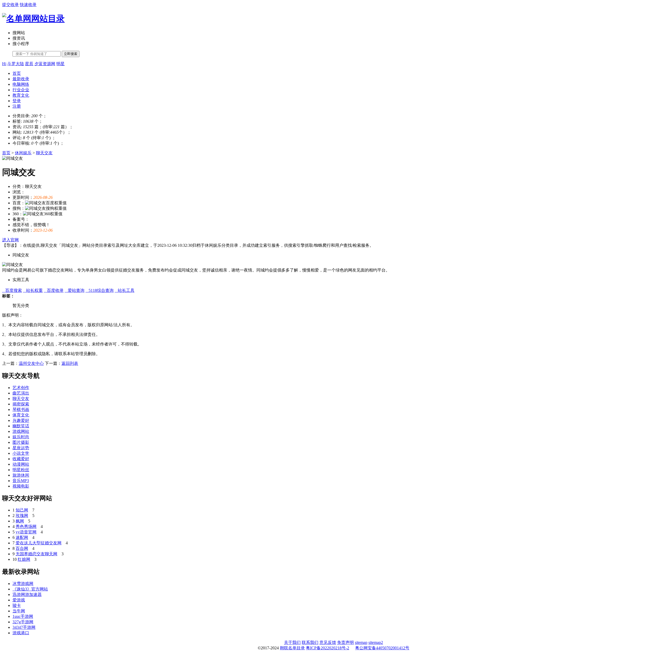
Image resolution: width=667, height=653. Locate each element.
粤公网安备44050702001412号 (382, 648)
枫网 (20, 521)
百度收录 (54, 290)
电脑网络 (21, 84)
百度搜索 (12, 290)
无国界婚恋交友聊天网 (36, 554)
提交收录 (10, 4)
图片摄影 (21, 442)
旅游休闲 (21, 475)
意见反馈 (327, 642)
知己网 (22, 510)
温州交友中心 (31, 363)
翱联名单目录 (292, 648)
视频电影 (21, 486)
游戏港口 (21, 633)
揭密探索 (21, 404)
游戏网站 (21, 431)
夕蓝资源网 (44, 63)
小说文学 (21, 453)
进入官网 (10, 240)
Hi (4, 63)
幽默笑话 (21, 426)
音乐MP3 (21, 480)
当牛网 (19, 611)
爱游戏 (19, 600)
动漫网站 (21, 464)
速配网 (22, 537)
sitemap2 (375, 642)
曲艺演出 (21, 393)
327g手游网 (23, 622)
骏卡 (17, 605)
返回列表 (69, 363)
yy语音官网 (26, 532)
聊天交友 (44, 153)
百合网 (22, 548)
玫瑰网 (22, 515)
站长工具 (124, 290)
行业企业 (21, 90)
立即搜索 (70, 54)
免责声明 (345, 642)
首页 (17, 73)
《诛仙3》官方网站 (30, 589)
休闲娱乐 (23, 153)
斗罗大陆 (15, 63)
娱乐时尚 (21, 437)
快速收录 (28, 4)
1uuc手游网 (23, 616)
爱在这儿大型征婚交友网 (38, 543)
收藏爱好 (21, 459)
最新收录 (21, 79)
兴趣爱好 (21, 420)
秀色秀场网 (26, 526)
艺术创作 (21, 387)
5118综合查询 (99, 290)
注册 (17, 106)
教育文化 (21, 95)
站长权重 (33, 290)
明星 (60, 63)
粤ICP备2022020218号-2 (327, 648)
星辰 (29, 63)
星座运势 (21, 448)
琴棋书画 (21, 409)
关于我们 (292, 642)
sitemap (361, 642)
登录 (17, 100)
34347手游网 (24, 627)
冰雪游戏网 (23, 583)
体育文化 (21, 415)
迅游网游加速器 (27, 594)
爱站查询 (74, 290)
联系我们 (310, 642)
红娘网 (24, 559)
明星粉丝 (21, 469)
